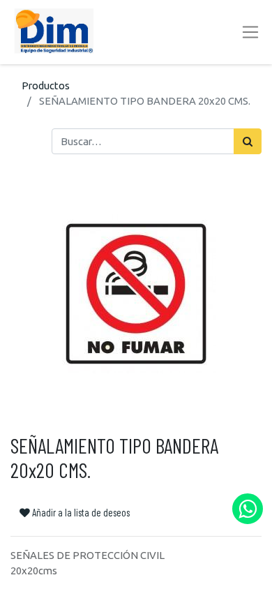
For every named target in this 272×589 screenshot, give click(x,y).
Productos (46, 85)
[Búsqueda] (248, 141)
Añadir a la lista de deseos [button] (80, 512)
